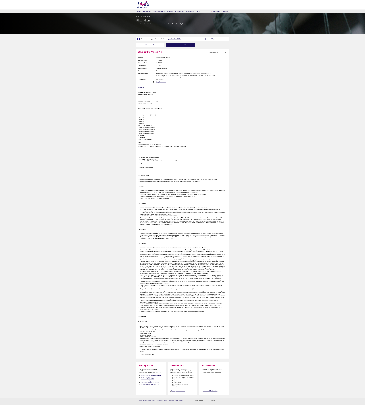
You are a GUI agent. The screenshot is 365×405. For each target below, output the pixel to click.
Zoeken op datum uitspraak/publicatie (151, 375)
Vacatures (171, 400)
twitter (216, 400)
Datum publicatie (143, 63)
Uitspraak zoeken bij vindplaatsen (150, 384)
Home (139, 11)
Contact (198, 11)
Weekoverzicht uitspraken (210, 391)
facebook (219, 400)
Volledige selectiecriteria (178, 391)
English (140, 400)
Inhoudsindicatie (143, 73)
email (207, 400)
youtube (226, 400)
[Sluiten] (226, 39)
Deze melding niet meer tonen (214, 39)
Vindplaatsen (142, 79)
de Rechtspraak (179, 11)
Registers (170, 11)
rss (205, 400)
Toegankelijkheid (159, 400)
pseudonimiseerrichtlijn (174, 39)
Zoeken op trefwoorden (147, 377)
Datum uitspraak (142, 60)
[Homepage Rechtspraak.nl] (142, 4)
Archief (176, 400)
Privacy (149, 400)
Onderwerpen (147, 11)
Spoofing (166, 400)
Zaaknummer (142, 65)
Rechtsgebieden (142, 68)
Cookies (153, 400)
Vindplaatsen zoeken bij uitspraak (150, 382)
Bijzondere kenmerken (144, 71)
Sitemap (145, 400)
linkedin (224, 400)
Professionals (190, 11)
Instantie (140, 57)
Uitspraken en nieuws (159, 11)
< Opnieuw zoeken (150, 45)
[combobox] (217, 52)
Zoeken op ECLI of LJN (147, 379)
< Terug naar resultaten (180, 45)
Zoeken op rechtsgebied (147, 381)
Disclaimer (181, 400)
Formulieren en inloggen (220, 11)
